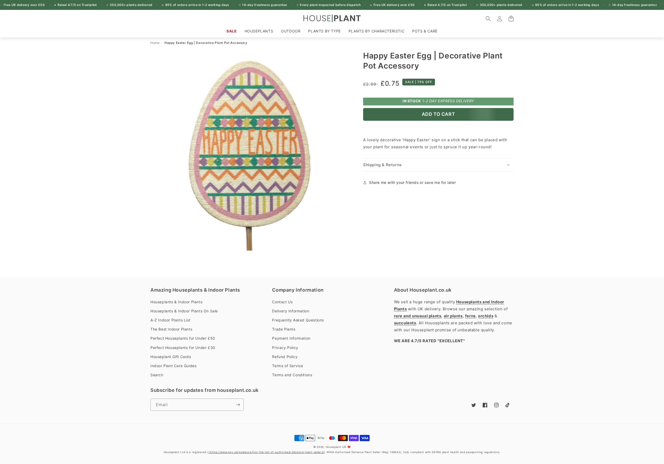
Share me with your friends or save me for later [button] (412, 182)
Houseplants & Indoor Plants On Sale (184, 311)
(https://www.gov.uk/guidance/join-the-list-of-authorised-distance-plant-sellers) (266, 452)
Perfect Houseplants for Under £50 (182, 338)
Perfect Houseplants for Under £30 (182, 347)
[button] (259, 31)
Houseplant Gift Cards (170, 356)
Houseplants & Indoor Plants (176, 302)
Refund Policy (285, 356)
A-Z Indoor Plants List (170, 320)
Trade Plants (283, 329)
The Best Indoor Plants (171, 329)
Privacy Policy (285, 347)
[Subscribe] (238, 405)
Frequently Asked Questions (298, 320)
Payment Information (291, 338)
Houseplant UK (336, 446)
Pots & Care (425, 31)
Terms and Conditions (292, 375)
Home (155, 43)
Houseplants (259, 31)
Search (156, 375)
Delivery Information (290, 311)
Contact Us (282, 302)
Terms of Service (287, 366)
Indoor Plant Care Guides (173, 366)
